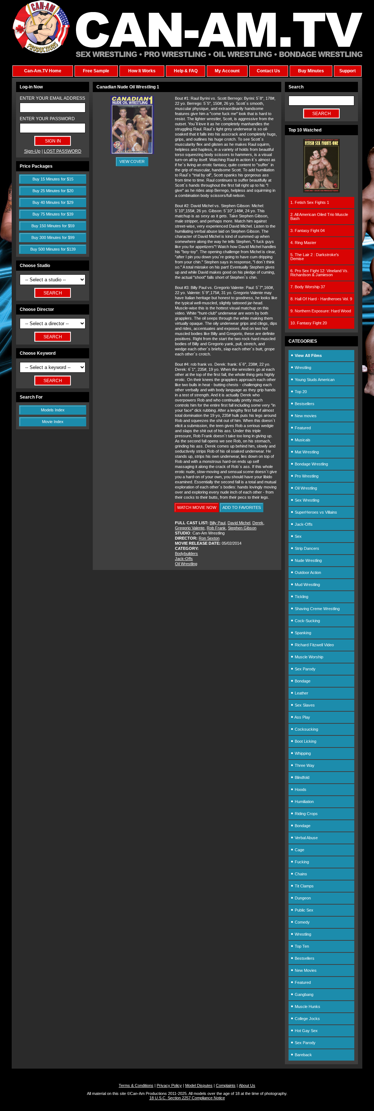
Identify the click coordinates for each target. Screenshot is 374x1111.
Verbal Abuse (306, 838)
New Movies (305, 970)
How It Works (142, 70)
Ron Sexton (209, 538)
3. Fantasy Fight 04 (307, 230)
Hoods (300, 789)
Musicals (302, 440)
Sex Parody (305, 669)
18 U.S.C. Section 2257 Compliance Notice (187, 1098)
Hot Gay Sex (306, 1030)
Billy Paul (217, 523)
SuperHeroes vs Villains (315, 512)
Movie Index (53, 421)
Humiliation (304, 801)
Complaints (226, 1085)
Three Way (304, 765)
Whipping (302, 753)
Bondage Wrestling (311, 464)
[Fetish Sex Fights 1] (321, 191)
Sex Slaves (304, 705)
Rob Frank (216, 528)
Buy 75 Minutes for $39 (53, 214)
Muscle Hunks (307, 1006)
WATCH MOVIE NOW (196, 507)
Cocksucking (306, 729)
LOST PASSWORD (62, 151)
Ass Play (302, 717)
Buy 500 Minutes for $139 (53, 249)
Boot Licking (305, 741)
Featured (302, 428)
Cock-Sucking (307, 621)
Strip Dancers (306, 548)
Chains (300, 874)
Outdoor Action (307, 572)
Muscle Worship (308, 657)
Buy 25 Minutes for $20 (53, 191)
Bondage (302, 681)
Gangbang (303, 994)
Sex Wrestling (306, 500)
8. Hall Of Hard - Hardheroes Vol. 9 (321, 299)
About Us (247, 1085)
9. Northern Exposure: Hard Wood (320, 311)
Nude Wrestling (308, 560)
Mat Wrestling (306, 452)
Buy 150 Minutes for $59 (53, 226)
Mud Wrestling (307, 584)
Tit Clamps (304, 886)
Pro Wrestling (306, 476)
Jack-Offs (184, 558)
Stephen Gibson (242, 528)
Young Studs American (314, 379)
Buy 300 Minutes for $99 (53, 237)
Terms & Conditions (136, 1085)
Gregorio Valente (190, 528)
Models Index (53, 410)
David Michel (239, 523)
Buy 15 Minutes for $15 (53, 179)
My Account (227, 70)
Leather (301, 693)
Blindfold (301, 777)
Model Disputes (199, 1085)
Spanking (302, 633)
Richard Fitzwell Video (314, 645)
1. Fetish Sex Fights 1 (309, 202)
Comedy (302, 922)
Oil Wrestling (186, 564)
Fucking (301, 862)
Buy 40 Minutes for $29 (53, 202)
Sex (298, 536)
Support (347, 70)
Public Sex (303, 910)
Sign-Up (32, 151)
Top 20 (300, 391)
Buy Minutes (311, 70)
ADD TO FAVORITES (241, 507)
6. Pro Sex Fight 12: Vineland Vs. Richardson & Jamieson (319, 273)
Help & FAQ (186, 70)
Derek (257, 523)
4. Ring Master (303, 242)
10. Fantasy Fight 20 (308, 323)
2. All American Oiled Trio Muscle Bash (319, 216)
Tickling (301, 596)
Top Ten (301, 946)
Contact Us (268, 70)
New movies (305, 416)
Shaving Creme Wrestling (317, 608)
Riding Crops (306, 813)
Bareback (303, 1055)
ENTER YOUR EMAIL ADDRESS (52, 98)
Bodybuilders (186, 553)
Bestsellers (304, 404)
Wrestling (302, 367)
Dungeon (302, 898)
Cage (299, 850)
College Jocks (307, 1018)
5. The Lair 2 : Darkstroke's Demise (314, 256)
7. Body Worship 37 (307, 287)
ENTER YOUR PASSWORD (47, 118)
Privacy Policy (169, 1085)
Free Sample (96, 70)
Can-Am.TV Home (42, 70)
